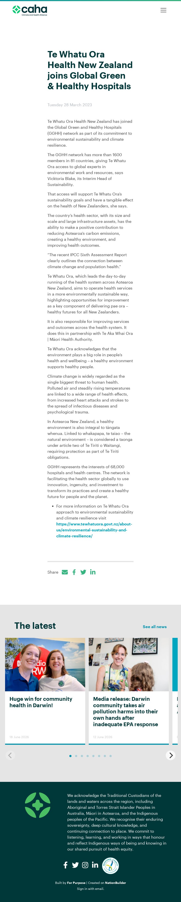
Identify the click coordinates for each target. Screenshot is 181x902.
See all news (155, 626)
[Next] (170, 755)
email (99, 889)
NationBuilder (115, 883)
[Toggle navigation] (163, 10)
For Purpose (76, 883)
